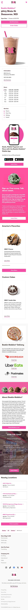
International (4, 558)
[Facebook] (14, 567)
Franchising (4, 549)
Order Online (14, 25)
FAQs (2, 560)
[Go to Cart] (26, 2)
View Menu (14, 270)
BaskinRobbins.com (14, 427)
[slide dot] (6, 265)
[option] (14, 246)
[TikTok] (10, 567)
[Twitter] (18, 567)
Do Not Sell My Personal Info (6, 594)
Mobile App (4, 540)
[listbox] (14, 246)
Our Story (3, 555)
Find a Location (14, 524)
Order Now (14, 360)
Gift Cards (3, 542)
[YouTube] (22, 567)
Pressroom (3, 562)
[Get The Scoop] (14, 575)
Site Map (2, 599)
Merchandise (4, 538)
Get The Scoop (14, 586)
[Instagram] (6, 567)
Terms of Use (3, 592)
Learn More (14, 164)
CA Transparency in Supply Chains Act (8, 601)
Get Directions (14, 22)
